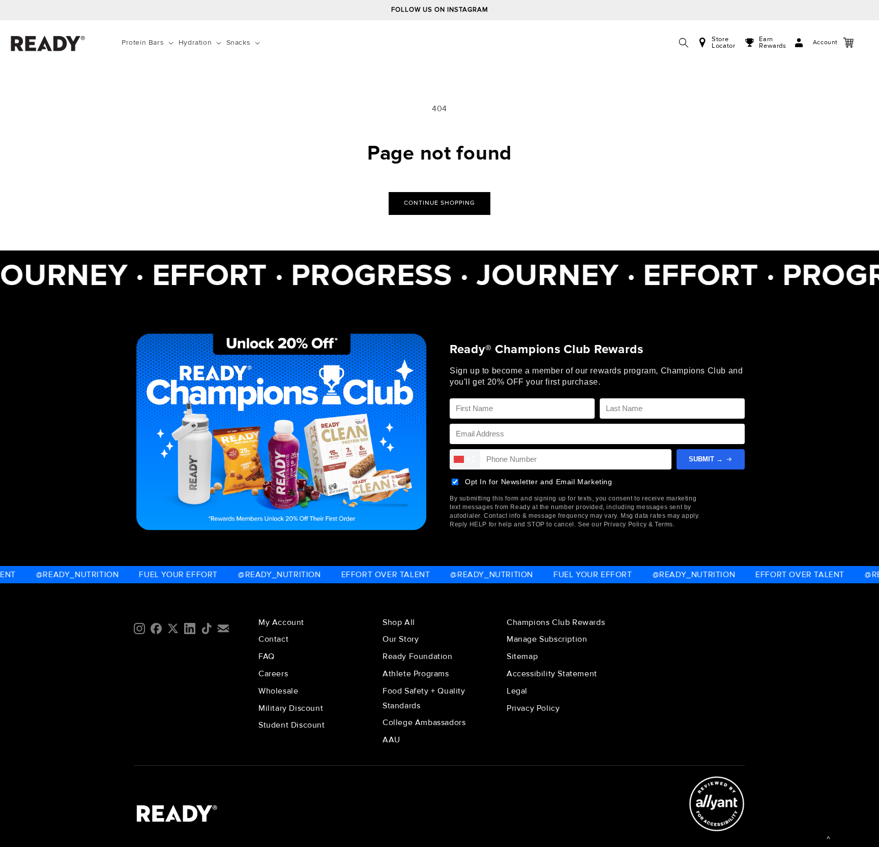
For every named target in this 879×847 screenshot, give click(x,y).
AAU (391, 740)
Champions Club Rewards (556, 622)
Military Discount (290, 708)
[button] (149, 42)
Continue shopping (439, 203)
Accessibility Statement (552, 674)
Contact (273, 639)
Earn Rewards (772, 42)
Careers (273, 674)
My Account (281, 622)
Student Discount (291, 725)
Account (815, 42)
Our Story (401, 639)
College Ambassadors (424, 722)
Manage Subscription (547, 639)
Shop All (399, 622)
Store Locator (723, 42)
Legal (517, 691)
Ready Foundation (418, 656)
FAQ (266, 656)
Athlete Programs (416, 674)
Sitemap (522, 656)
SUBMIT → (706, 459)
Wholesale (278, 691)
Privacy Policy (533, 708)
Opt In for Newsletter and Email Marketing (538, 482)
